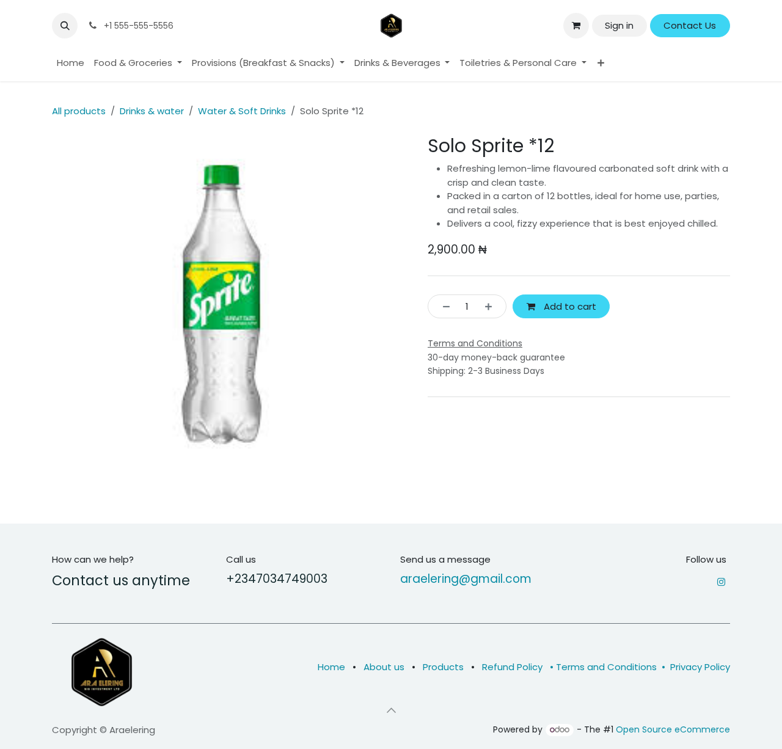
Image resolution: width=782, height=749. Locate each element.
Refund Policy (513, 666)
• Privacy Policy (694, 666)
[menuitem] (70, 63)
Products (443, 666)
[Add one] (492, 306)
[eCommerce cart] (576, 25)
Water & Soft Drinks (242, 110)
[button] (65, 25)
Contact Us (689, 25)
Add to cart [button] (568, 306)
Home (331, 666)
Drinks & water (152, 110)
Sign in (619, 25)
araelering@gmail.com (466, 579)
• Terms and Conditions (601, 666)
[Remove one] (442, 306)
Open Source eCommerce (673, 729)
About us (384, 666)
